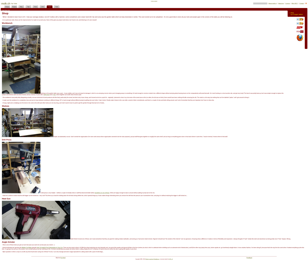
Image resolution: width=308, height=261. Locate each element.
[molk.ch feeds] (306, 3)
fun (12, 3)
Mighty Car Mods (27, 247)
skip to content (154, 1)
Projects (14, 6)
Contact (301, 3)
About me (281, 3)
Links (42, 6)
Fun (50, 6)
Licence (287, 3)
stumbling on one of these (102, 192)
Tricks (35, 6)
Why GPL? (295, 3)
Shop (292, 13)
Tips (28, 6)
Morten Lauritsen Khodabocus (152, 259)
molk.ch (5, 3)
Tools (56, 6)
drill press (46, 94)
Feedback (249, 257)
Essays (7, 6)
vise (54, 94)
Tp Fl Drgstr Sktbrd (296, 14)
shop (15, 3)
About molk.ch (273, 3)
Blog (21, 6)
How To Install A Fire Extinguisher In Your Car (50, 247)
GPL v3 (171, 259)
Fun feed (62, 257)
